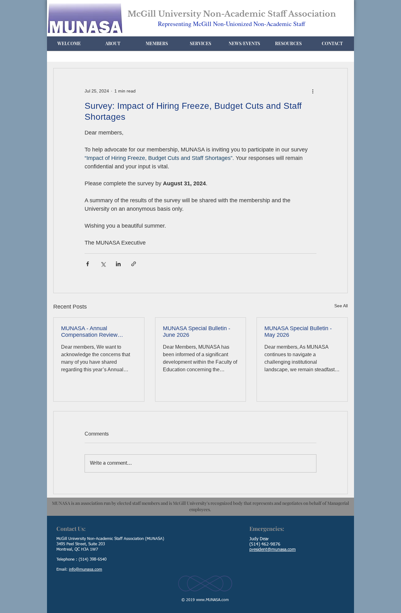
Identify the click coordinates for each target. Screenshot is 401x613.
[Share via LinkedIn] (118, 264)
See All (341, 305)
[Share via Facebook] (88, 264)
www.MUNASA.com (212, 600)
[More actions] (312, 91)
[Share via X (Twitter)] (103, 264)
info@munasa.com (85, 570)
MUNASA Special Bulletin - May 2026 (298, 331)
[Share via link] (134, 264)
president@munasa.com (272, 549)
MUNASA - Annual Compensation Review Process (89, 331)
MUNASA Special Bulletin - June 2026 (196, 331)
